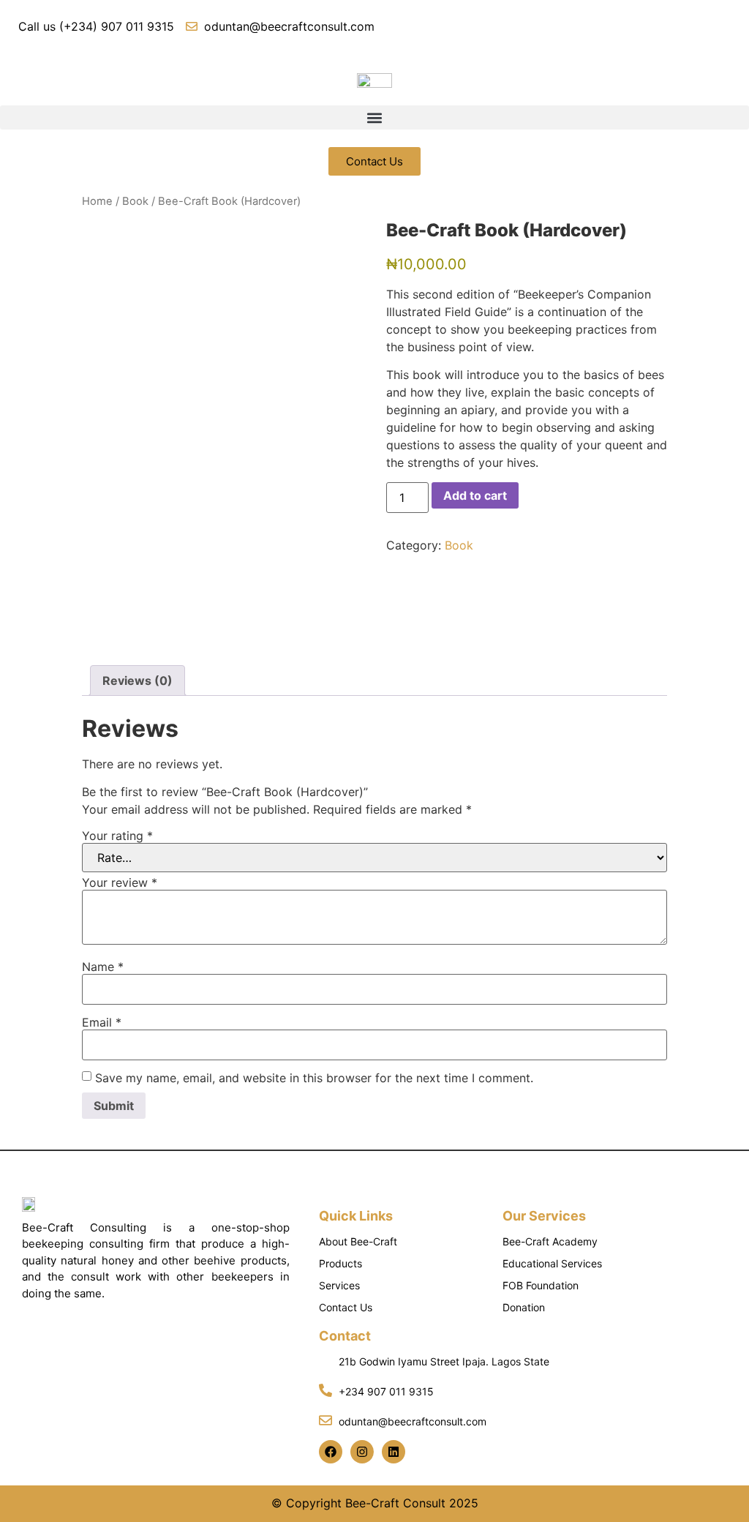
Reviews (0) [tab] (137, 680)
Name (103, 966)
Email (101, 1022)
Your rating (117, 835)
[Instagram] (362, 1451)
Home (97, 201)
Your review (119, 882)
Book (135, 201)
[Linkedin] (393, 1451)
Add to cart (475, 495)
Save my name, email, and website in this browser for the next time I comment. (314, 1078)
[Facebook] (330, 1451)
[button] (374, 117)
